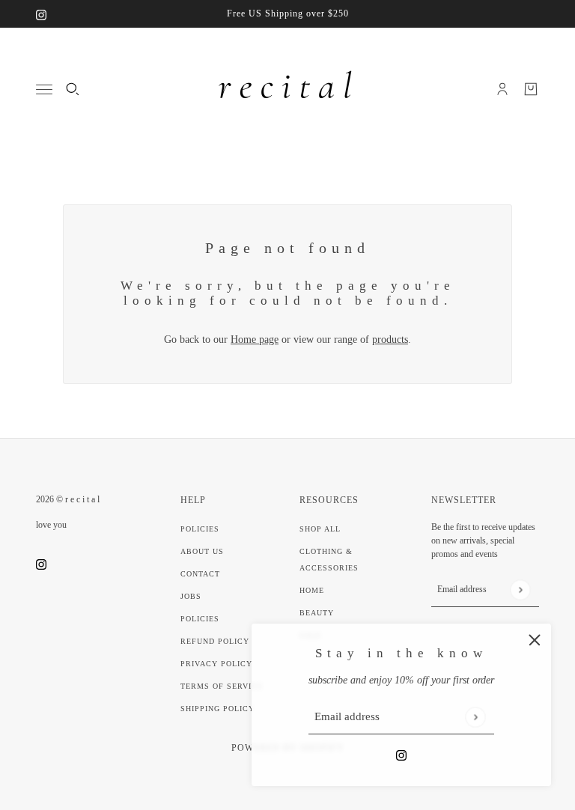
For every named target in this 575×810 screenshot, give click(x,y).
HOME (311, 590)
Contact (200, 574)
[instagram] (41, 14)
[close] (534, 640)
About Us (202, 551)
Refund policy (214, 641)
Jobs (190, 596)
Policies (199, 529)
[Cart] (531, 89)
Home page (255, 339)
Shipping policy (217, 708)
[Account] (502, 89)
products (390, 339)
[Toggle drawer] (44, 89)
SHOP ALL (320, 529)
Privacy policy (216, 664)
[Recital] (287, 89)
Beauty (316, 613)
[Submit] (475, 717)
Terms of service (221, 686)
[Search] (72, 89)
